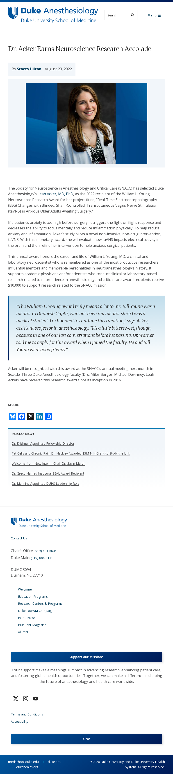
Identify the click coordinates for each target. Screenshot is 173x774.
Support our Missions (86, 657)
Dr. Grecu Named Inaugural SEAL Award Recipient (48, 473)
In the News (27, 618)
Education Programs (33, 596)
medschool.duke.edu (23, 762)
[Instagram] (26, 699)
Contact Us (19, 538)
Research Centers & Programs (40, 603)
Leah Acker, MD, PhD (55, 193)
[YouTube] (36, 699)
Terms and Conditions (27, 714)
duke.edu (54, 762)
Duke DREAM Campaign (35, 611)
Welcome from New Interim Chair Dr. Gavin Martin (48, 463)
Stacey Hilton (29, 68)
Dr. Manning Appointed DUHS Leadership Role (45, 483)
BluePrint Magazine (32, 625)
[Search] (132, 15)
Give (86, 739)
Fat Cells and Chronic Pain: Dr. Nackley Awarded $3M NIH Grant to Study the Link (71, 453)
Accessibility (19, 721)
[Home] (53, 11)
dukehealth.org (27, 767)
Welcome (25, 589)
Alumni (23, 632)
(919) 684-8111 (42, 558)
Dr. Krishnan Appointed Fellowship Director (43, 443)
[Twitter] (16, 699)
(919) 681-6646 (45, 551)
